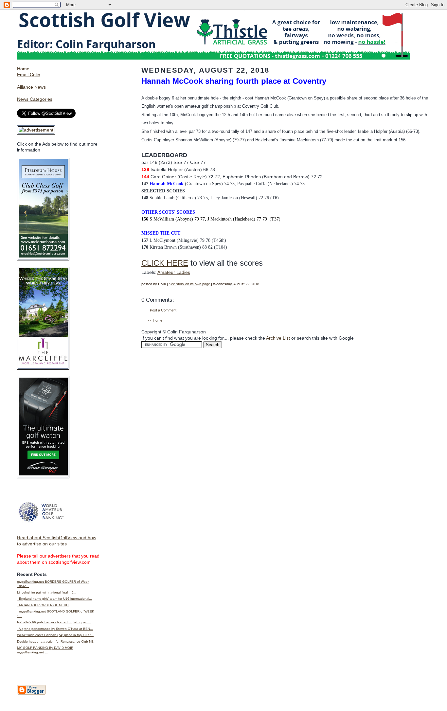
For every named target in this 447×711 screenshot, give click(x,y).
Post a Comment (163, 310)
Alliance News (31, 87)
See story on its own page (190, 284)
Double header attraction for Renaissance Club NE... (57, 641)
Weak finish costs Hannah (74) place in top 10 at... (55, 635)
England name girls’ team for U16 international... (54, 598)
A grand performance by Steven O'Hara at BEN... (55, 629)
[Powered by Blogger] (31, 693)
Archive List (278, 338)
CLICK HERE (164, 262)
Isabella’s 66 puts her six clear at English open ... (54, 622)
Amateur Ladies (173, 272)
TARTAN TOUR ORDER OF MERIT (43, 605)
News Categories (34, 99)
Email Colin (28, 74)
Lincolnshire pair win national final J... (46, 592)
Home (23, 68)
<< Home (155, 320)
